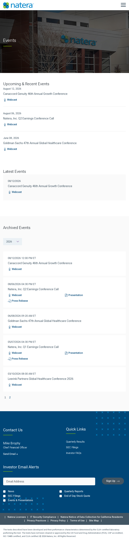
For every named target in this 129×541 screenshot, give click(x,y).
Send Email (9, 453)
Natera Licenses (17, 517)
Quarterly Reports (73, 491)
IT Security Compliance (43, 517)
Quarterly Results (75, 441)
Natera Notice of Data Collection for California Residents (92, 517)
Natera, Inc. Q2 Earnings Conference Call (28, 118)
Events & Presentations (20, 500)
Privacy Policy (58, 520)
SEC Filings (72, 447)
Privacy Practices (36, 520)
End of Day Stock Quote (77, 496)
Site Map (94, 520)
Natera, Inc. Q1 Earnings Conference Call (33, 347)
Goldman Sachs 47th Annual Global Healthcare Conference (40, 143)
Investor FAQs (73, 453)
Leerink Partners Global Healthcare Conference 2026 (40, 378)
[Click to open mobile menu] (123, 5)
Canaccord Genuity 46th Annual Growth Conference (35, 93)
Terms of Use (77, 520)
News (11, 491)
